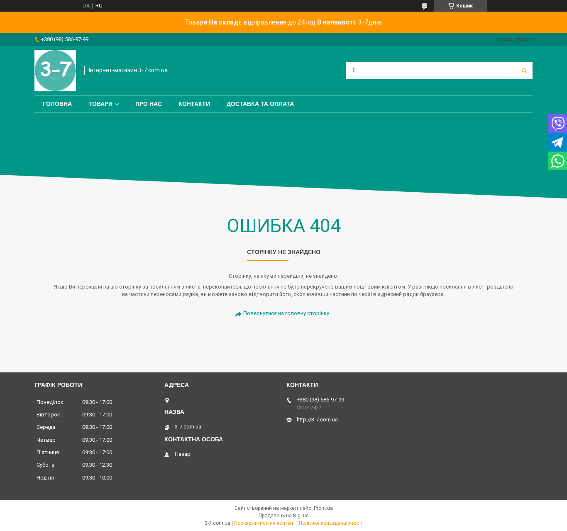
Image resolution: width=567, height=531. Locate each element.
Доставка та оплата (260, 103)
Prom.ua (323, 508)
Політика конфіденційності (330, 523)
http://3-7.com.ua (317, 419)
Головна (57, 103)
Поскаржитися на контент (264, 523)
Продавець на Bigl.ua (284, 516)
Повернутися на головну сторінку (286, 313)
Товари (100, 103)
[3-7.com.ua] (55, 70)
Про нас (148, 103)
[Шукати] (524, 70)
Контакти (194, 103)
